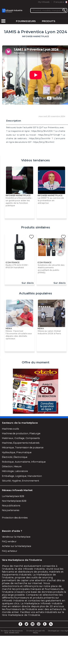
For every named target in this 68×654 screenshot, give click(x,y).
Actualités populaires (35, 293)
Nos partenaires (10, 510)
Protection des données (15, 517)
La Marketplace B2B (13, 496)
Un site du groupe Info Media (35, 632)
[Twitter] (26, 624)
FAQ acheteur (9, 551)
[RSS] (51, 624)
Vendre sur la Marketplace (16, 536)
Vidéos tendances (35, 160)
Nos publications (11, 505)
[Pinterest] (39, 624)
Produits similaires (35, 227)
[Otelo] (35, 391)
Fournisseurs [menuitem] (26, 21)
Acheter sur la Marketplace (16, 546)
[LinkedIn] (32, 624)
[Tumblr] (45, 624)
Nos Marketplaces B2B (14, 501)
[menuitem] (3, 21)
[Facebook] (20, 624)
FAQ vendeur (9, 541)
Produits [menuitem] (48, 21)
